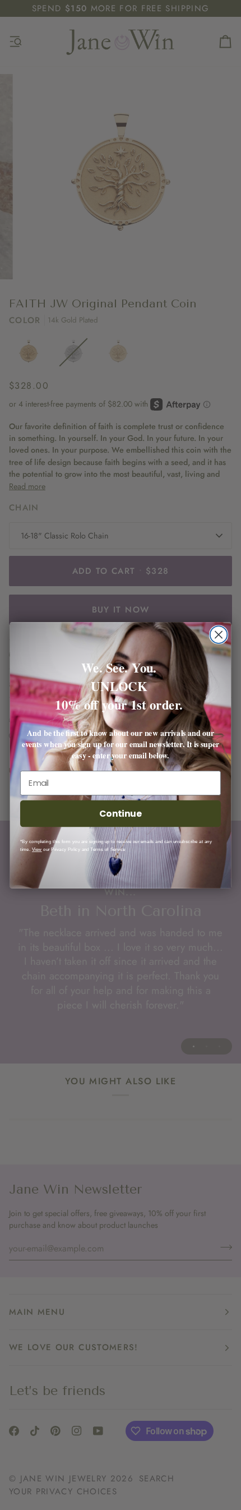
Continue (120, 813)
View (37, 849)
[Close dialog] (219, 634)
